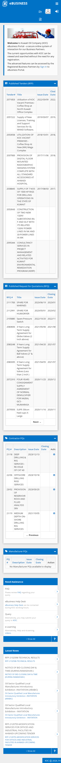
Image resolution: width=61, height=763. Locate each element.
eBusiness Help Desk (14, 605)
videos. (8, 633)
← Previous (32, 535)
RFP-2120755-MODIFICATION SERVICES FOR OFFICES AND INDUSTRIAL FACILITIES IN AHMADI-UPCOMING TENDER (22, 741)
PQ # (9, 449)
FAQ (19, 592)
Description (20, 449)
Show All (31, 639)
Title (19, 94)
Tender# (11, 94)
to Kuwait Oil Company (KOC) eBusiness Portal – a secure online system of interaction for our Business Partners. (29, 46)
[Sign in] (57, 11)
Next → (37, 421)
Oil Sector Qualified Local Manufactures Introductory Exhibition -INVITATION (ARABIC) (22, 696)
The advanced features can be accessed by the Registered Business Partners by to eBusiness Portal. (30, 66)
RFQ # (10, 297)
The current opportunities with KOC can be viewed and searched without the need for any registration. (30, 56)
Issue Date (42, 94)
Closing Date (54, 93)
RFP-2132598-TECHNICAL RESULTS (20, 661)
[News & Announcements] (40, 19)
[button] (11, 33)
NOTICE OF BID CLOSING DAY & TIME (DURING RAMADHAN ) (21, 675)
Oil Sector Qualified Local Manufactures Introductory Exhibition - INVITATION (22, 716)
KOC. (15, 620)
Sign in (43, 66)
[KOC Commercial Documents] (40, 11)
